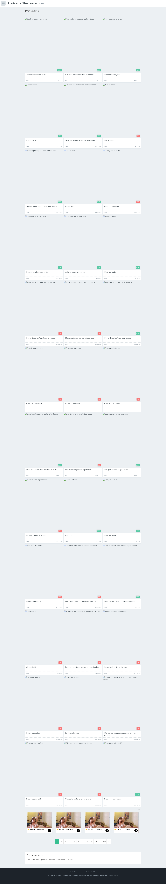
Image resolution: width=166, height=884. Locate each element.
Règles (81, 871)
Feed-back (73, 871)
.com (25, 3)
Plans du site (90, 871)
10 (96, 842)
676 (104, 842)
